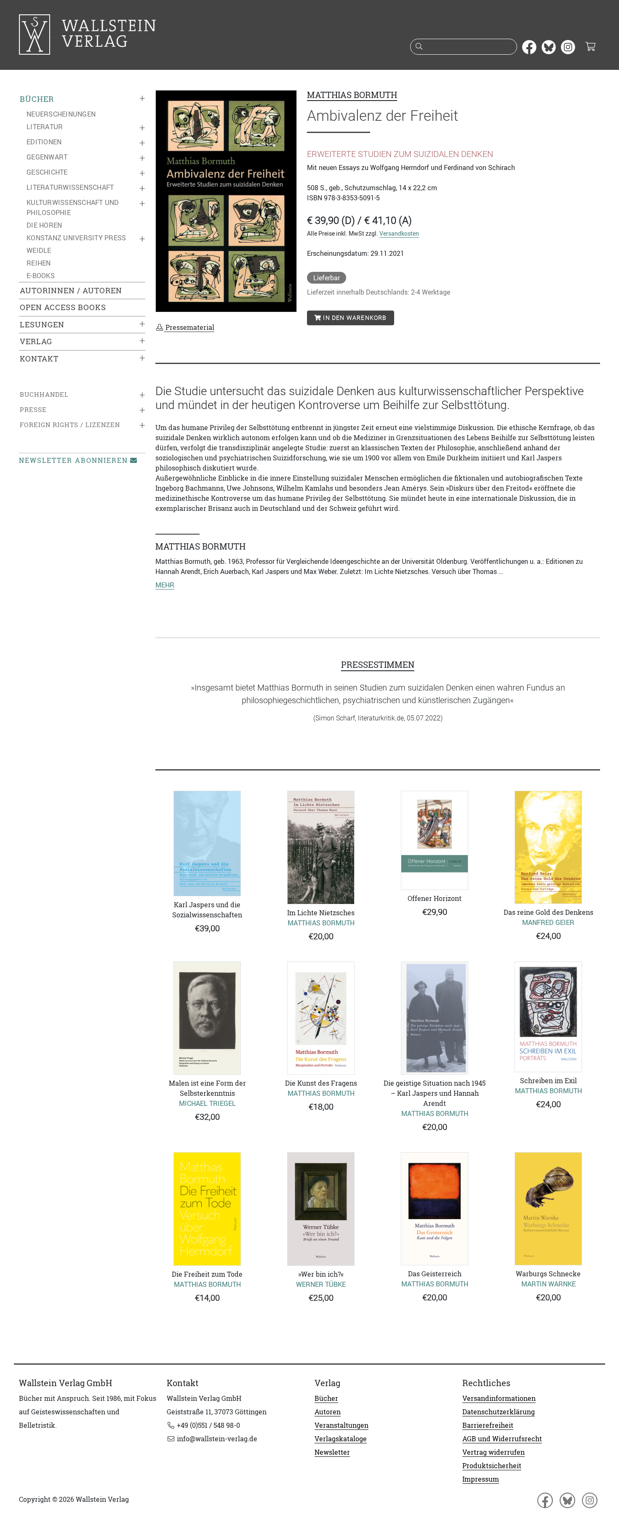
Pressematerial (189, 327)
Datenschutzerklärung (498, 1411)
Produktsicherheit (491, 1465)
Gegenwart (47, 157)
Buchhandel (44, 394)
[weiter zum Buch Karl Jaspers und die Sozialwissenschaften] (207, 843)
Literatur (45, 126)
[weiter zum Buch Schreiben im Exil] (548, 1017)
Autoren (328, 1411)
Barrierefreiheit (487, 1425)
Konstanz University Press (76, 237)
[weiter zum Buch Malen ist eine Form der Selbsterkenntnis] (207, 1018)
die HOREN (44, 225)
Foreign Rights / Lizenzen (70, 424)
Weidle (39, 250)
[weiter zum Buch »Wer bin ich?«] (321, 1209)
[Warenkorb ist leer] (590, 47)
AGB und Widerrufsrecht (502, 1438)
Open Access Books (63, 307)
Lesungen (42, 324)
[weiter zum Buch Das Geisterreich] (434, 1208)
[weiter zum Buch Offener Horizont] (434, 840)
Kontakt (39, 358)
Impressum (480, 1479)
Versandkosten (399, 233)
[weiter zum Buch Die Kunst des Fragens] (321, 1018)
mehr (164, 585)
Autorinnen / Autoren (71, 290)
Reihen (39, 263)
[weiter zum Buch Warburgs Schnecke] (548, 1208)
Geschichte (47, 172)
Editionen (44, 141)
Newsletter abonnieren (73, 460)
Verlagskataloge (341, 1438)
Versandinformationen (499, 1398)
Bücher (37, 99)
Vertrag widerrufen (493, 1452)
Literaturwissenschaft (70, 187)
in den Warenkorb (354, 317)
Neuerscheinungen (61, 114)
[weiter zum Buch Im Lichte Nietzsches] (321, 847)
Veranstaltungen (341, 1425)
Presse (33, 409)
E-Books (41, 275)
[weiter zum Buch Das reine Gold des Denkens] (548, 847)
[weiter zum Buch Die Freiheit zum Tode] (207, 1209)
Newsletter (332, 1452)
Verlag (36, 341)
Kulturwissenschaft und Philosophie (73, 207)
